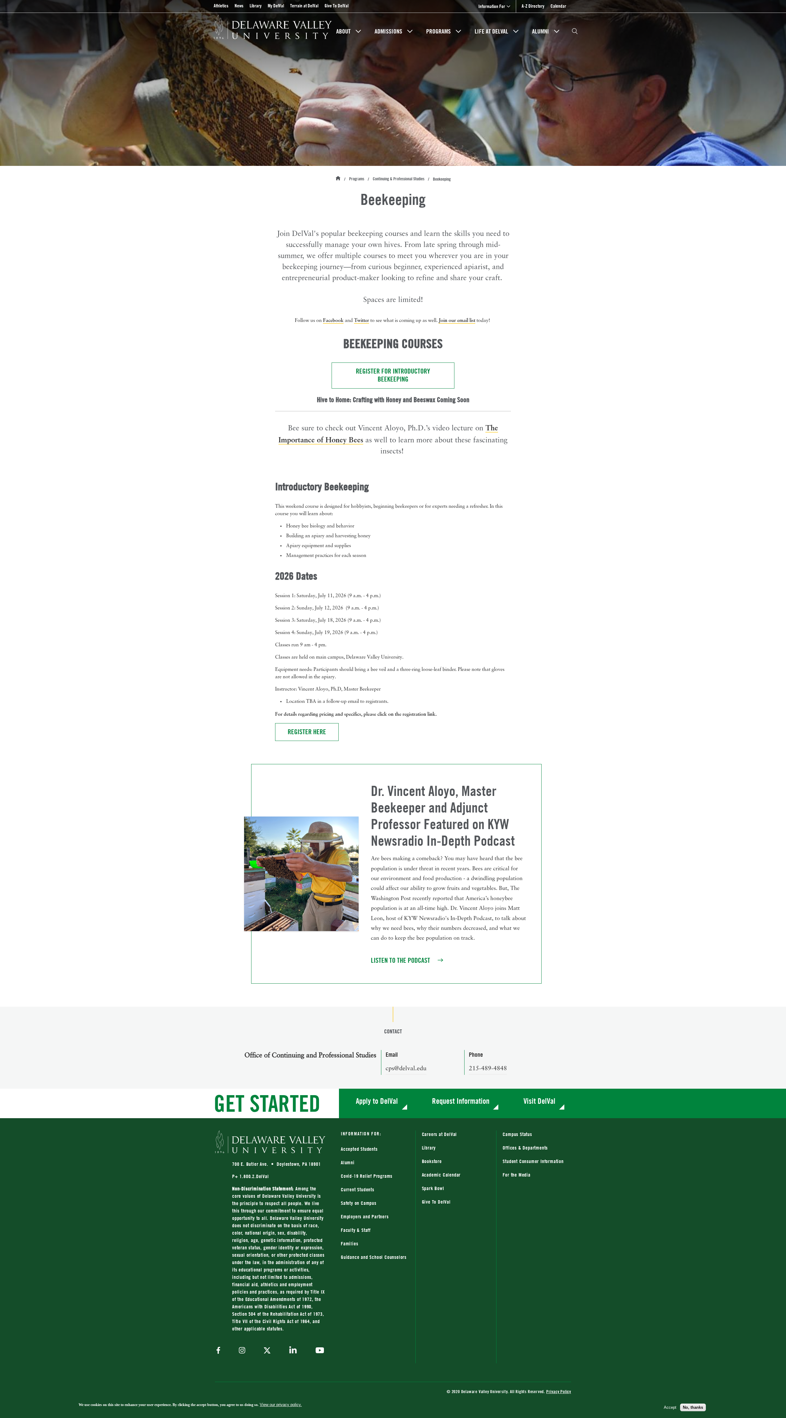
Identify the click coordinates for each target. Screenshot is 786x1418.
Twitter (361, 320)
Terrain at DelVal (304, 6)
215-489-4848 (488, 1069)
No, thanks (693, 1407)
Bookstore (456, 1161)
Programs (438, 31)
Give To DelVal (336, 6)
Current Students (357, 1189)
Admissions (388, 31)
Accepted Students (359, 1149)
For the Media (516, 1175)
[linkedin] (293, 1351)
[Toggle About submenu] (358, 31)
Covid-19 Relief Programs (366, 1176)
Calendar (558, 6)
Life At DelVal (491, 31)
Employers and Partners (365, 1216)
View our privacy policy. (281, 1404)
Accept (670, 1407)
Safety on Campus (358, 1203)
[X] (267, 1351)
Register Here (313, 731)
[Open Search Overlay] (575, 31)
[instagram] (242, 1351)
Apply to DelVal (377, 1101)
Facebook (333, 320)
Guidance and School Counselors (374, 1257)
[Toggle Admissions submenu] (410, 31)
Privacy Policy (558, 1391)
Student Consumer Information (533, 1161)
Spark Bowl (433, 1188)
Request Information (460, 1101)
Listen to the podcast (408, 960)
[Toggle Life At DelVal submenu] (515, 31)
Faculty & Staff (356, 1230)
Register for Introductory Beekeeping (405, 375)
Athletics (221, 6)
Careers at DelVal (439, 1134)
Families (349, 1243)
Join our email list (457, 320)
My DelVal (276, 6)
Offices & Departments (525, 1148)
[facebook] (219, 1351)
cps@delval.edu (406, 1069)
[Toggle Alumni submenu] (556, 31)
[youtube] (318, 1351)
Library (256, 6)
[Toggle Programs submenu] (458, 31)
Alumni (540, 31)
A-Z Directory (533, 6)
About (343, 31)
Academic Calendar (441, 1175)
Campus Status (517, 1134)
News (239, 6)
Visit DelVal (539, 1101)
